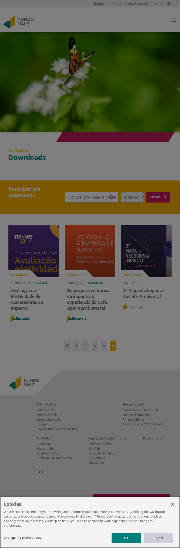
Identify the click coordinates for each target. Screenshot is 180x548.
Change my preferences (22, 538)
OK (126, 538)
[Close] (172, 504)
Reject (159, 538)
